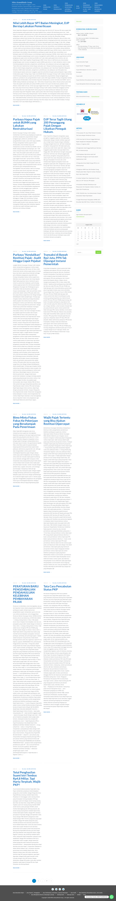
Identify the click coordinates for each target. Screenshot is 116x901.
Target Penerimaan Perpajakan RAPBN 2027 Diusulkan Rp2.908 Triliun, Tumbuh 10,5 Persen (88, 201)
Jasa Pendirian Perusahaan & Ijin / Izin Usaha (89, 80)
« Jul (77, 244)
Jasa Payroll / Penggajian (83, 66)
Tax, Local (24, 19)
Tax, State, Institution (31, 19)
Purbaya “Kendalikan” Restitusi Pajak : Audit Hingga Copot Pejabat (27, 258)
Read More (16, 105)
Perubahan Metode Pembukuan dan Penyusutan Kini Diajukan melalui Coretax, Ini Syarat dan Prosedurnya (88, 187)
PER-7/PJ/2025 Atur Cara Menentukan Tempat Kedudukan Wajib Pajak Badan (88, 194)
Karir (84, 894)
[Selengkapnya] (95, 96)
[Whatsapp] (111, 897)
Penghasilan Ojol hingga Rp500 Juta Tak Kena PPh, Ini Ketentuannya (88, 149)
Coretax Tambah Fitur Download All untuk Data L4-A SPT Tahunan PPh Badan (87, 179)
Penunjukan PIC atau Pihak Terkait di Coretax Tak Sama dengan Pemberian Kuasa (88, 134)
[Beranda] (79, 21)
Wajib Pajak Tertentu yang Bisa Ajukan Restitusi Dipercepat (57, 420)
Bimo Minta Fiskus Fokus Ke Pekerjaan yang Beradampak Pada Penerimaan (25, 422)
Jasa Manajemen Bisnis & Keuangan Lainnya (89, 84)
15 (96, 234)
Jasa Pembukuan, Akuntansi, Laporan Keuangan (86, 71)
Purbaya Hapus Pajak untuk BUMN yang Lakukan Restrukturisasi (26, 124)
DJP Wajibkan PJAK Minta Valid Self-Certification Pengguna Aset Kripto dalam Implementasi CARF (87, 157)
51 (47, 881)
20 (88, 236)
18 (81, 236)
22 (96, 236)
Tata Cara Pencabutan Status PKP (57, 588)
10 (78, 234)
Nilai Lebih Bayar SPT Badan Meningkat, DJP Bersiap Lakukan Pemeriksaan (41, 24)
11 (81, 234)
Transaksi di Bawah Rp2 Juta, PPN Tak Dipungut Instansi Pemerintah (56, 259)
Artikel (79, 894)
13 (88, 234)
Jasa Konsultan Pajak (82, 62)
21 (92, 236)
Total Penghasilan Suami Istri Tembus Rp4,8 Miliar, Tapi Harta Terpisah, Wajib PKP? (26, 778)
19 (85, 236)
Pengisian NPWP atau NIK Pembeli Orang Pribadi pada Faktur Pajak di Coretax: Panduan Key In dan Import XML (88, 172)
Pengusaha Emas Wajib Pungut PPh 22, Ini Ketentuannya (87, 164)
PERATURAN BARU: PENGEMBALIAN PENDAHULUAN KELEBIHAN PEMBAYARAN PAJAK (26, 594)
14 (92, 234)
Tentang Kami (60, 894)
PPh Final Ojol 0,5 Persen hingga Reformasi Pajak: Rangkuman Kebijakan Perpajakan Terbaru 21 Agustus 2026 (88, 142)
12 (85, 234)
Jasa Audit (79, 76)
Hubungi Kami (70, 894)
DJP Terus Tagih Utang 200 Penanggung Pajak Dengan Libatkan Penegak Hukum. (58, 125)
